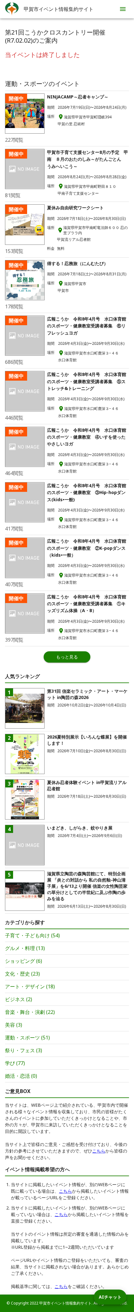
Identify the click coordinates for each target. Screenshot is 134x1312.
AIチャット (110, 1297)
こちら (98, 1151)
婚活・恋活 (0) (21, 1075)
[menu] (123, 9)
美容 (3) (13, 1024)
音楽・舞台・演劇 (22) (30, 1012)
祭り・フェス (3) (23, 1050)
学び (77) (15, 1063)
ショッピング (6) (23, 961)
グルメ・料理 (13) (25, 948)
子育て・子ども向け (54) (32, 935)
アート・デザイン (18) (30, 986)
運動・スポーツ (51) (27, 1037)
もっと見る (67, 657)
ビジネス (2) (18, 999)
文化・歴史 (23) (22, 973)
